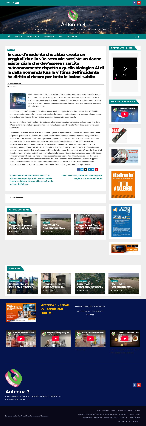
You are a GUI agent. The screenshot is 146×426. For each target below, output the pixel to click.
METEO (113, 410)
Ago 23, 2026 (16, 290)
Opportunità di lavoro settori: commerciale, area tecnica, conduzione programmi (102, 414)
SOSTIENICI (72, 37)
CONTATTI (105, 410)
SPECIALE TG (122, 421)
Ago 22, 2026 (117, 290)
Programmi (32, 37)
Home (99, 410)
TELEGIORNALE (134, 421)
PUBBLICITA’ (49, 37)
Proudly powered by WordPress (15, 416)
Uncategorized (14, 281)
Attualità (11, 49)
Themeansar (44, 416)
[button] (135, 37)
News (18, 37)
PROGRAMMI (87, 418)
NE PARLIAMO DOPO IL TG (127, 410)
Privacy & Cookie (134, 414)
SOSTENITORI (135, 418)
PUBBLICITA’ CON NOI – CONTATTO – (116, 418)
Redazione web (15, 83)
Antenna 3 (73, 24)
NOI (60, 37)
